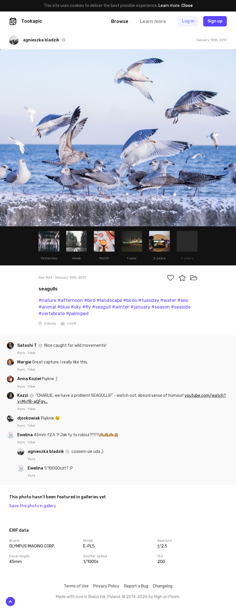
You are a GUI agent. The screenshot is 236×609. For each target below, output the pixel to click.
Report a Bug (136, 586)
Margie (24, 362)
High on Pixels (166, 596)
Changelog (162, 586)
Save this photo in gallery (32, 505)
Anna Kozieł (29, 378)
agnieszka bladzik (46, 451)
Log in (188, 21)
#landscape (109, 300)
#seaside (181, 307)
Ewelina (25, 434)
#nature (47, 300)
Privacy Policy (106, 586)
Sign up (215, 21)
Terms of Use (76, 586)
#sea (182, 300)
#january (140, 307)
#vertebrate (52, 313)
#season (160, 307)
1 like (31, 353)
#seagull (101, 307)
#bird (90, 300)
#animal (47, 307)
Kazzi (23, 395)
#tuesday (148, 300)
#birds (130, 300)
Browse (119, 21)
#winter (120, 307)
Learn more (169, 5)
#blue (63, 307)
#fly (86, 307)
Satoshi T (27, 345)
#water (168, 300)
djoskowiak (29, 418)
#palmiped (77, 313)
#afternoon (70, 300)
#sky (76, 307)
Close (187, 5)
